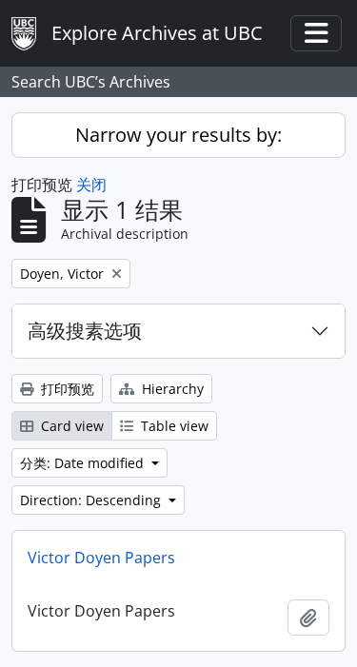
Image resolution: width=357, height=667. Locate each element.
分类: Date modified (84, 463)
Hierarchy (171, 389)
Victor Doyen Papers (101, 557)
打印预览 (65, 389)
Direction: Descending (92, 500)
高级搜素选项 (85, 330)
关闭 (91, 184)
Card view (70, 426)
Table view (172, 426)
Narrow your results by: (178, 134)
